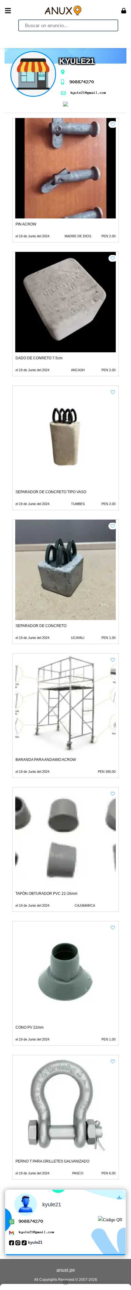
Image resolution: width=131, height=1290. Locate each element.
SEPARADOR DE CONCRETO (41, 626)
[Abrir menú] (8, 10)
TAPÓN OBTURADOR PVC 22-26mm (46, 893)
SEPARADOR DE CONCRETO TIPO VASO (51, 492)
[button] (112, 124)
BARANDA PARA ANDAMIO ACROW (46, 760)
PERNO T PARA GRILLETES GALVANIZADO (52, 1161)
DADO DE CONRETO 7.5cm (39, 358)
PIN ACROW (26, 224)
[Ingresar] (123, 10)
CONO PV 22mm (30, 1027)
